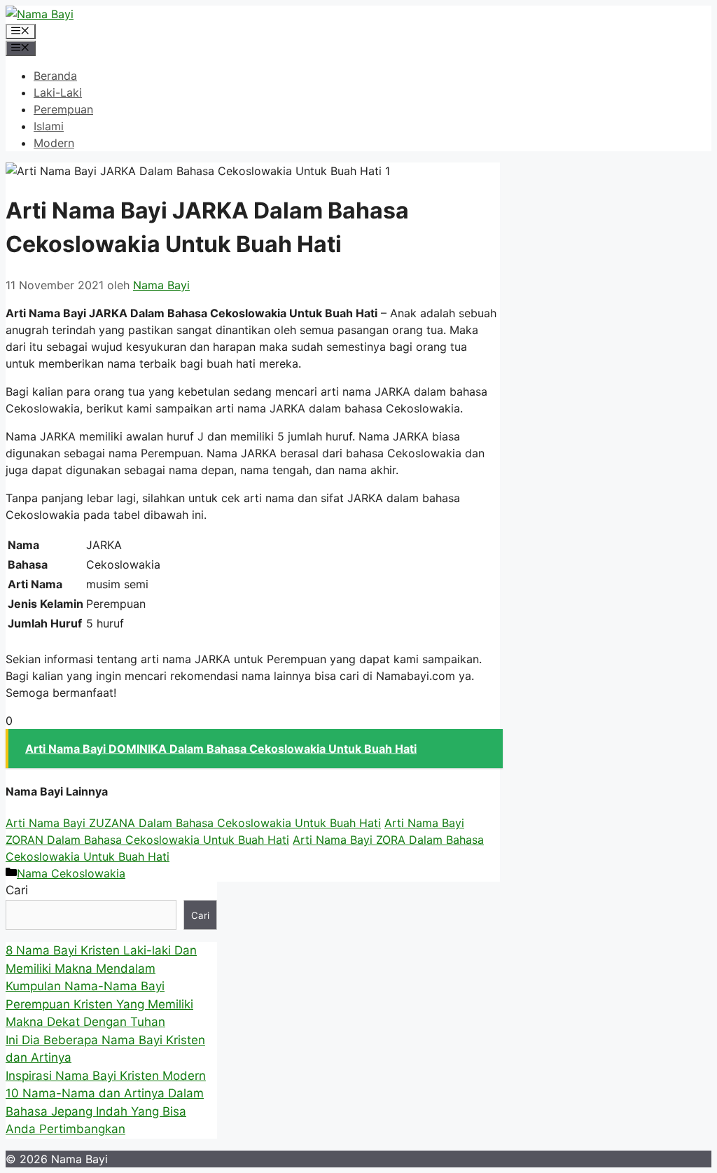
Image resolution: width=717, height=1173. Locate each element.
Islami (49, 126)
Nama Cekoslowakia (71, 873)
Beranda (55, 76)
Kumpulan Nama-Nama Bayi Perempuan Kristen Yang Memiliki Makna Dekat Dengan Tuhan (99, 1004)
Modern (54, 143)
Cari (17, 890)
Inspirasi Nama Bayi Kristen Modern (106, 1076)
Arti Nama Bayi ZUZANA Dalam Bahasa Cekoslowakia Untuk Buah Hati (193, 823)
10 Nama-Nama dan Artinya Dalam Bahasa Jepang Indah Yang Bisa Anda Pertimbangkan (105, 1111)
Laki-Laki (58, 92)
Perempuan (63, 109)
